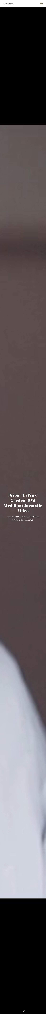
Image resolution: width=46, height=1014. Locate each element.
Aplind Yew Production (24, 520)
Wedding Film (34, 516)
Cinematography (21, 516)
